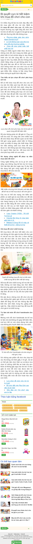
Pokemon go (23, 410)
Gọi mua (18, 542)
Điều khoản (17, 534)
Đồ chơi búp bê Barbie (20, 407)
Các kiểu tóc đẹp (7, 405)
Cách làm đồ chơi (7, 407)
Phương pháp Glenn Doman (10, 410)
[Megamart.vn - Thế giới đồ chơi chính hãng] (16, 2)
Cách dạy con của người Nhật (22, 405)
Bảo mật (10, 534)
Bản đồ (23, 534)
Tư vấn (11, 19)
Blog (4, 9)
